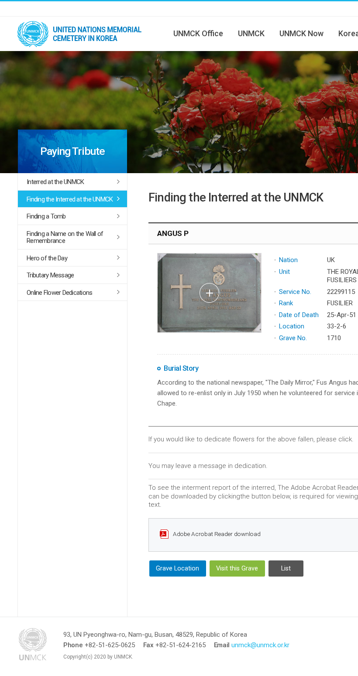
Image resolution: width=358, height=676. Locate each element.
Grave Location (177, 568)
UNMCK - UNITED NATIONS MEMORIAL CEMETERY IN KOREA (82, 33)
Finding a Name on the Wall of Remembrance (65, 237)
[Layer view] (209, 292)
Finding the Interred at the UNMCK (70, 199)
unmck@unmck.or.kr (260, 645)
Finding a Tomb (46, 216)
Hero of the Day (47, 258)
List (286, 568)
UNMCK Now (301, 33)
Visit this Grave (237, 568)
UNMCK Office (198, 33)
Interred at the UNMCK (55, 182)
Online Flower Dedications (59, 293)
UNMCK (251, 33)
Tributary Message (50, 275)
